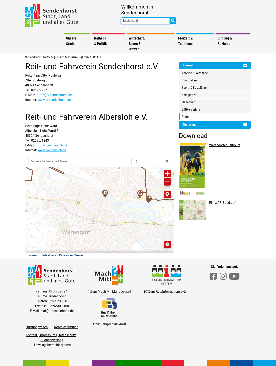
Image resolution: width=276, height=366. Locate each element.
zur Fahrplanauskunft (110, 324)
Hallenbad (188, 102)
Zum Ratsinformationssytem (168, 291)
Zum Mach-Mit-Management (110, 291)
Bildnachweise (51, 340)
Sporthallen (189, 80)
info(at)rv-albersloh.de (51, 145)
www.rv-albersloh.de (52, 150)
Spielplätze (189, 95)
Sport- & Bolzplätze (194, 88)
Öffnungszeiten (37, 327)
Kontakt (32, 335)
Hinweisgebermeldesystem (52, 345)
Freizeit (86, 57)
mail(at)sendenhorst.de (57, 311)
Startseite (48, 57)
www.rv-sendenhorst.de (54, 100)
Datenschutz (67, 335)
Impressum (47, 335)
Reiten (186, 117)
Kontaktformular (66, 327)
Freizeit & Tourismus (68, 57)
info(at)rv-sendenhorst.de (54, 95)
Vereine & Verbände (195, 73)
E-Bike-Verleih (191, 109)
